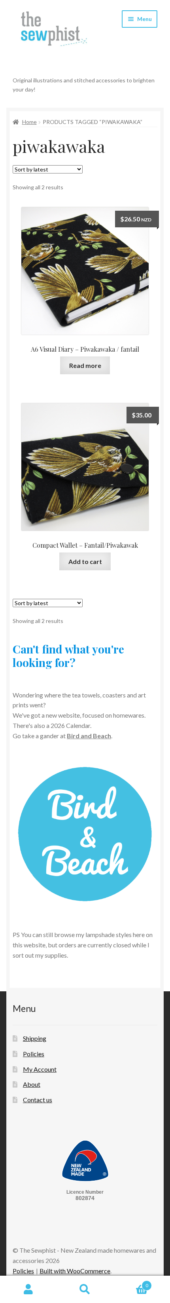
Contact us (37, 1099)
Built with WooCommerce (75, 1270)
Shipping (34, 1038)
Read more (85, 365)
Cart (130, 1282)
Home (29, 121)
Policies (33, 1053)
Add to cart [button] (85, 561)
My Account (40, 1069)
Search (85, 1289)
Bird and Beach (89, 735)
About (31, 1084)
